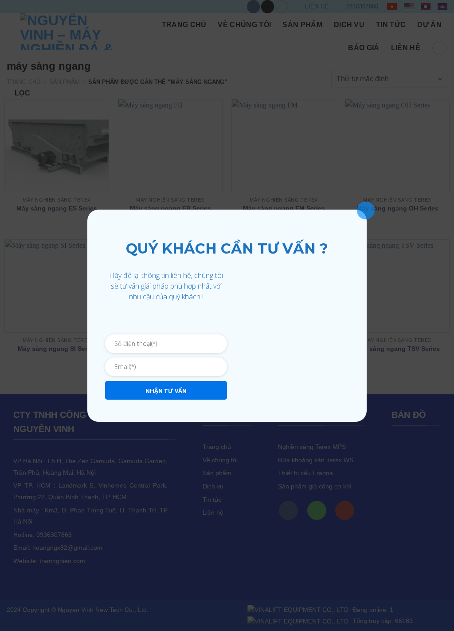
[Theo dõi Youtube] (174, 320)
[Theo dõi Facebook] (158, 320)
